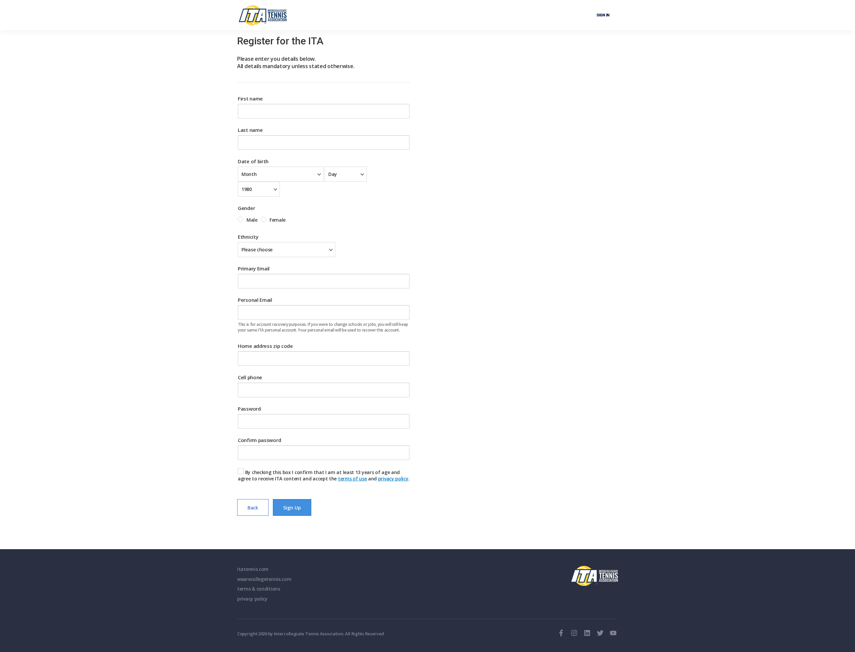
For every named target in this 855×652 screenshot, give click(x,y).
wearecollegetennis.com (264, 579)
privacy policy (393, 478)
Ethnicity (248, 236)
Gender (246, 208)
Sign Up (292, 507)
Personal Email (255, 299)
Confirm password (259, 440)
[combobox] (281, 174)
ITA (594, 576)
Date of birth (253, 161)
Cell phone (250, 377)
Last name (250, 130)
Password (249, 408)
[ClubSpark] (263, 15)
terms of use (352, 478)
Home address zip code (265, 346)
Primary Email (254, 268)
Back (252, 507)
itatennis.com (253, 569)
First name (250, 98)
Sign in (603, 15)
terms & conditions (258, 589)
